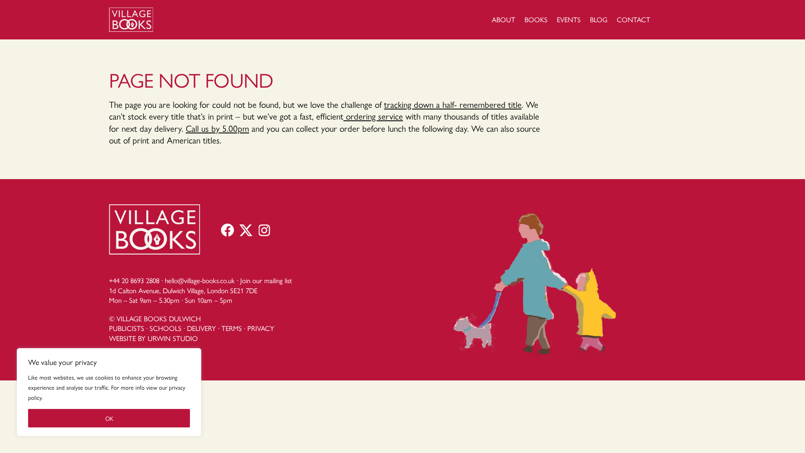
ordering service (373, 115)
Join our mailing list (266, 280)
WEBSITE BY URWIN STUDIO (153, 338)
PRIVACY (260, 328)
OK (109, 418)
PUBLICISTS (126, 328)
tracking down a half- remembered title (453, 104)
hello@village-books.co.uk (200, 280)
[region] (109, 392)
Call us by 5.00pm (217, 128)
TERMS (231, 328)
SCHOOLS (166, 328)
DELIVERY (201, 328)
